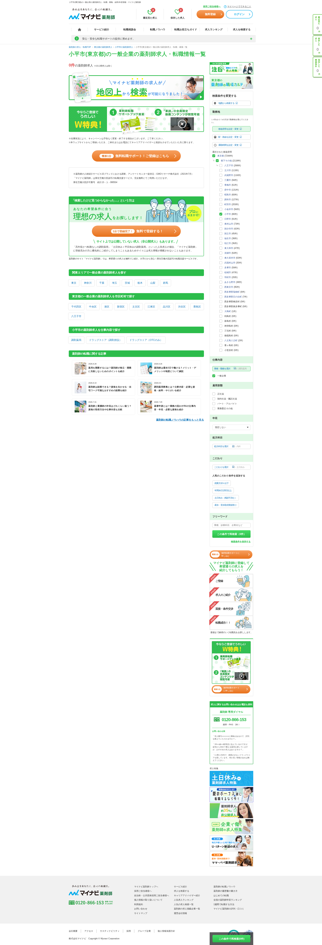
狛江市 (227, 243)
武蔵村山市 (229, 262)
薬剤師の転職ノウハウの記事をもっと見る (180, 419)
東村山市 (228, 224)
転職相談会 (129, 29)
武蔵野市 (228, 175)
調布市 (227, 199)
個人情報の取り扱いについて (148, 900)
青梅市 (227, 185)
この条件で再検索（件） (231, 534)
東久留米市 (229, 258)
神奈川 (88, 282)
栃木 (140, 282)
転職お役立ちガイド (185, 29)
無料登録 (210, 14)
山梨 (152, 282)
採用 (128, 931)
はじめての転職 (221, 895)
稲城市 (227, 272)
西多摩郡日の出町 (233, 296)
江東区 (151, 306)
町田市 (227, 204)
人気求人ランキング (184, 900)
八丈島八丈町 (230, 340)
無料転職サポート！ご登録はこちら (135, 156)
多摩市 (227, 267)
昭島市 (227, 194)
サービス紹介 (101, 29)
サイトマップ (140, 913)
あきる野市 (229, 282)
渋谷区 (182, 306)
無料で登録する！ (138, 231)
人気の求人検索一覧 (184, 904)
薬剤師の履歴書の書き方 (225, 891)
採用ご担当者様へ (212, 6)
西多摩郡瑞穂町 (232, 292)
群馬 (165, 282)
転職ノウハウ (157, 29)
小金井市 (228, 209)
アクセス (88, 931)
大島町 (227, 311)
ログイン (239, 14)
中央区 (93, 306)
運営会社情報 (180, 913)
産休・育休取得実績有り (225, 505)
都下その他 (226, 160)
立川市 (227, 170)
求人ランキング (214, 29)
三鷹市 (227, 180)
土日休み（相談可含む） (225, 498)
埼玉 (114, 282)
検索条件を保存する (241, 541)
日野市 (227, 219)
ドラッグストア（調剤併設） (105, 340)
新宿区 (121, 306)
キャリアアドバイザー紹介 (187, 895)
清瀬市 (227, 253)
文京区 (136, 306)
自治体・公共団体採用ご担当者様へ (151, 895)
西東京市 (228, 287)
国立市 (227, 233)
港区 (106, 306)
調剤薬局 (76, 340)
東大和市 (228, 248)
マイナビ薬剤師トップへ (146, 886)
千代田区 (76, 306)
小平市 (227, 214)
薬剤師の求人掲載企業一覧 (187, 908)
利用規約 (138, 904)
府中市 (227, 190)
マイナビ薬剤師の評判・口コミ (228, 908)
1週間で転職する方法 (223, 904)
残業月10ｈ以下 (221, 483)
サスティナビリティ (110, 931)
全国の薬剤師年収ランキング (227, 900)
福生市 (227, 238)
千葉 (101, 282)
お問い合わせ (140, 908)
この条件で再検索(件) (231, 938)
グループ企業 (144, 931)
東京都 (220, 156)
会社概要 (73, 931)
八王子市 (76, 316)
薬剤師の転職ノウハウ (224, 886)
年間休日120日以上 (223, 490)
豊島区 (197, 306)
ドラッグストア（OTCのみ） (146, 340)
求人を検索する (242, 29)
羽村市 (227, 277)
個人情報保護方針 (166, 931)
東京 (73, 282)
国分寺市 (228, 228)
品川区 (166, 306)
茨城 (127, 282)
